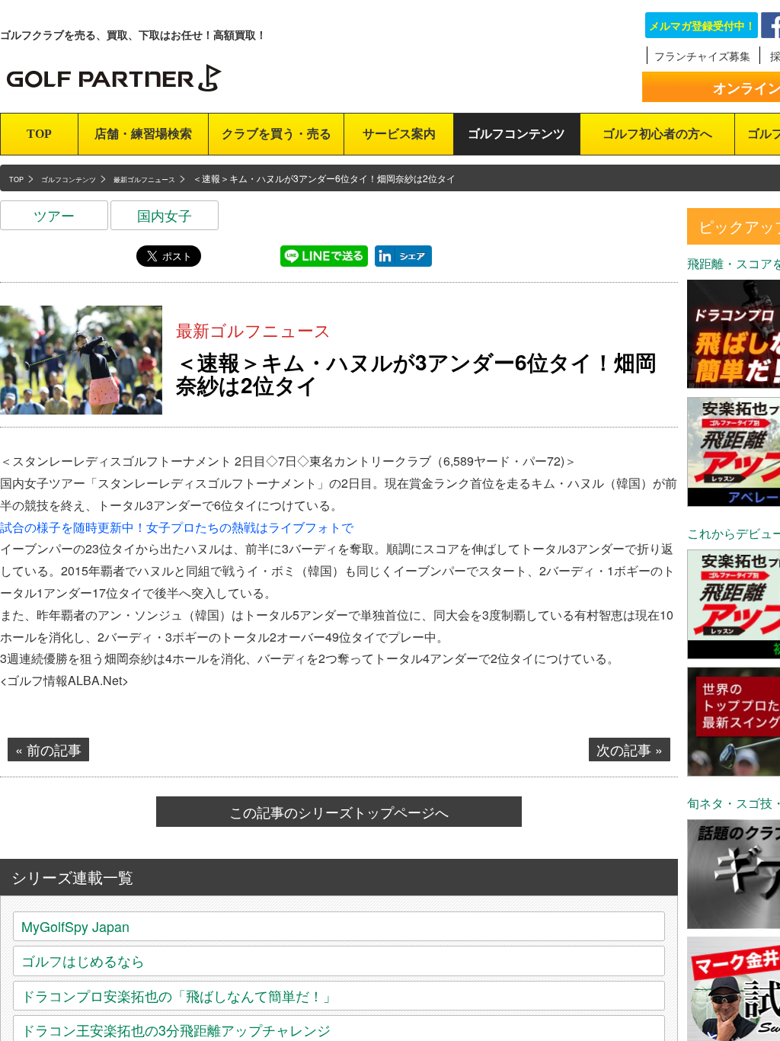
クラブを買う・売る (276, 133)
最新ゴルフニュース (253, 329)
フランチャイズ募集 (702, 55)
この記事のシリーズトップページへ (339, 812)
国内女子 (164, 215)
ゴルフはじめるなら (83, 960)
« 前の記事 (48, 749)
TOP (39, 133)
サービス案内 (399, 133)
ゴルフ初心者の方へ (657, 133)
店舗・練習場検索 (143, 133)
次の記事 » (629, 749)
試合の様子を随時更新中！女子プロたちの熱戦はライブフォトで (176, 527)
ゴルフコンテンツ (516, 133)
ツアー (54, 215)
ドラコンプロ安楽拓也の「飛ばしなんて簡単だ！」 (179, 995)
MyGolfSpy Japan (75, 926)
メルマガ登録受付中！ (702, 25)
